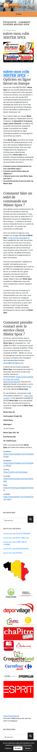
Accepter (18, 748)
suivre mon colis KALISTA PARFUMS (16, 534)
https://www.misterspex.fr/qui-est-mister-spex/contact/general (18, 379)
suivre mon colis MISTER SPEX (16, 36)
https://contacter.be (11, 716)
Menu (19, 14)
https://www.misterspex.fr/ (19, 238)
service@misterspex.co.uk (13, 363)
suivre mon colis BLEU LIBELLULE (16, 538)
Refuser (28, 748)
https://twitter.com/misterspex (15, 472)
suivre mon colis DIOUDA (12, 553)
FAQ (29, 387)
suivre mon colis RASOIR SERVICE (16, 549)
